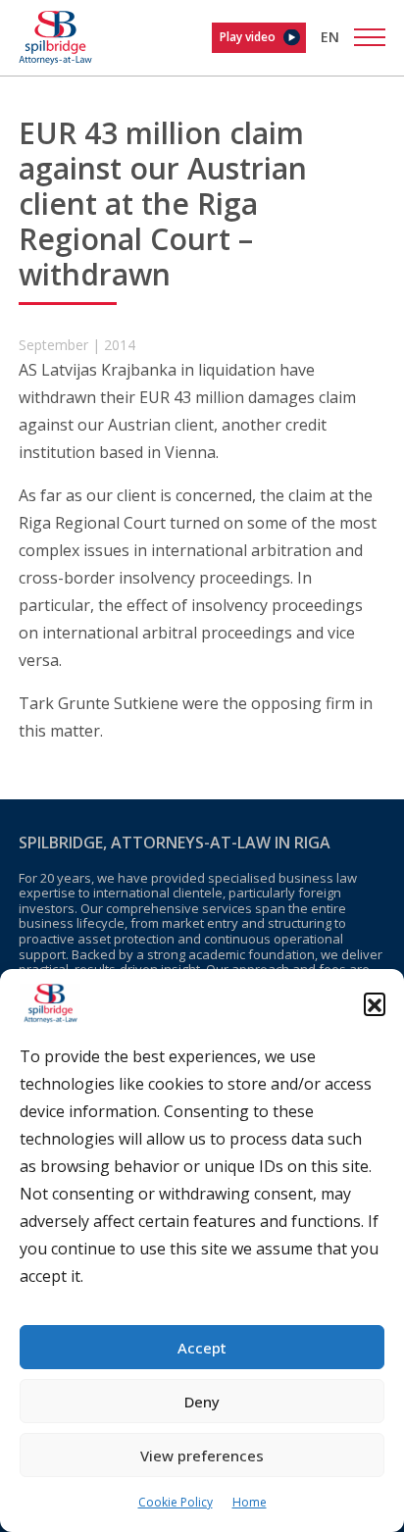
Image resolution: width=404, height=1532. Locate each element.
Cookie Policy (175, 1502)
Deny (202, 1401)
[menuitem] (330, 36)
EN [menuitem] (330, 36)
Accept (202, 1347)
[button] (374, 1003)
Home (249, 1502)
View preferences (202, 1455)
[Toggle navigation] (369, 37)
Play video (248, 36)
